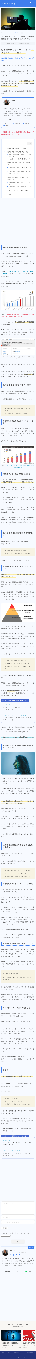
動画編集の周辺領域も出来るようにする (20, 187)
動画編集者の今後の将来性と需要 (18, 152)
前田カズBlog (8, 3)
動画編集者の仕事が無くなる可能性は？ (18, 164)
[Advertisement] (18, 221)
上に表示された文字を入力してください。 (15, 1233)
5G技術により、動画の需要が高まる (19, 159)
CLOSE (29, 143)
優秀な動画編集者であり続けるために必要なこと (19, 178)
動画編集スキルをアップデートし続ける (20, 183)
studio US (6, 705)
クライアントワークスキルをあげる (19, 191)
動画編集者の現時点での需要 (16, 148)
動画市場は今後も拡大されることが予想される (20, 155)
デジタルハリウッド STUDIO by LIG (14, 715)
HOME (2, 1353)
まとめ (9, 194)
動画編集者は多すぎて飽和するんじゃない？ (20, 168)
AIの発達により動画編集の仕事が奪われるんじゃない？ (20, 172)
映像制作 (9, 1353)
